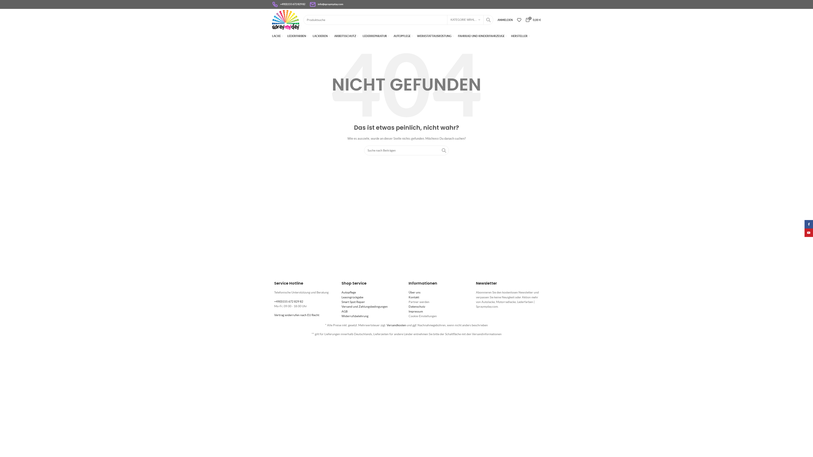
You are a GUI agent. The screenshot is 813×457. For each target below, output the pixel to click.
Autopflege (349, 292)
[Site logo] (285, 19)
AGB (345, 311)
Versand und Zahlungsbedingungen (365, 306)
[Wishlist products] (519, 20)
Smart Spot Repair (353, 302)
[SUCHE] (488, 20)
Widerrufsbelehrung (355, 316)
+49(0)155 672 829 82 (288, 301)
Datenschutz (417, 306)
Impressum (416, 311)
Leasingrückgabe (352, 297)
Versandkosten (396, 325)
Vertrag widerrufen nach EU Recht (296, 315)
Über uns (414, 292)
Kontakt (414, 297)
